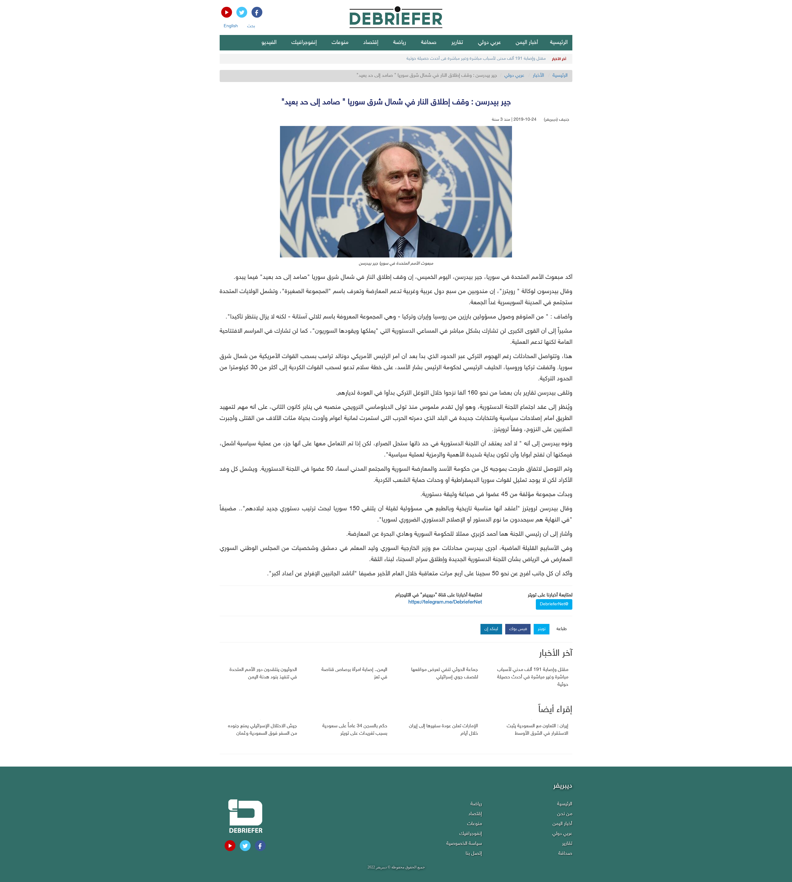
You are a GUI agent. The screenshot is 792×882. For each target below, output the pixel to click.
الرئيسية (559, 42)
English (231, 26)
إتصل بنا (474, 854)
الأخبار (538, 76)
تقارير (457, 42)
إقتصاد (370, 42)
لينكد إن (491, 629)
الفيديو (269, 42)
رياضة (399, 42)
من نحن (564, 814)
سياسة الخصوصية (464, 844)
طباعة (562, 629)
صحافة (429, 42)
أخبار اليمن (527, 42)
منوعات (340, 42)
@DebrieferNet (554, 604)
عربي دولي (489, 42)
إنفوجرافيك (304, 42)
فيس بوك (518, 629)
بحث (251, 26)
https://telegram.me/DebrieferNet (445, 602)
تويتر (541, 629)
